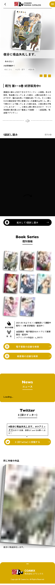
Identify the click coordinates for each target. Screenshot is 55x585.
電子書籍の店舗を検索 (27, 346)
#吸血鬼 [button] (31, 69)
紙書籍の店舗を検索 (27, 356)
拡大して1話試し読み (27, 222)
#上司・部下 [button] (20, 69)
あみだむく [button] (9, 61)
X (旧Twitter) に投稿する (27, 442)
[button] (5, 4)
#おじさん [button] (8, 69)
